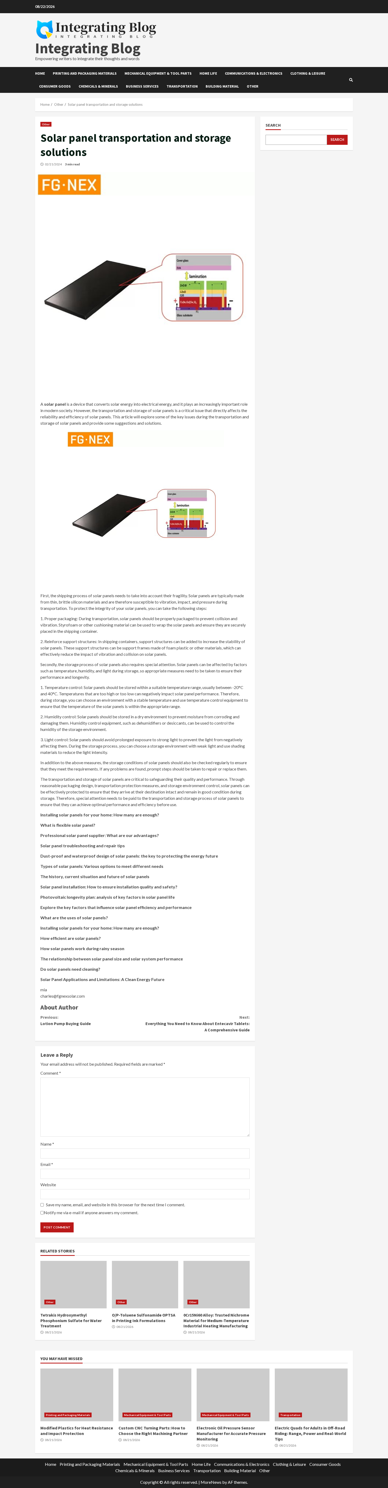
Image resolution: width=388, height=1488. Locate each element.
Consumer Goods (55, 86)
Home (40, 73)
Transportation (182, 86)
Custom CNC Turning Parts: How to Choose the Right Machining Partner (155, 1395)
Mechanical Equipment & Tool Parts (158, 73)
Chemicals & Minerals (98, 86)
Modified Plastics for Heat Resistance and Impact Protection (76, 1395)
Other (252, 86)
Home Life (208, 73)
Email (46, 1164)
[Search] (351, 80)
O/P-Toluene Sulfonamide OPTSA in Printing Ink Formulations (145, 1284)
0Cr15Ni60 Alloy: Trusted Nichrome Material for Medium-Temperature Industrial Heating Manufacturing (216, 1284)
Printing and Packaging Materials (85, 73)
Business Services (142, 86)
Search (273, 125)
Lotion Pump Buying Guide (65, 1020)
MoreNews (211, 1482)
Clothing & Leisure (307, 73)
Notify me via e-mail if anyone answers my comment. (91, 1212)
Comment (50, 1072)
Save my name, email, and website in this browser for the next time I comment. (115, 1204)
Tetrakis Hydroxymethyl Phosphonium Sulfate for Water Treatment (73, 1284)
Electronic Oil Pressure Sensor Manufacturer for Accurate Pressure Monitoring (233, 1395)
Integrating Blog (87, 48)
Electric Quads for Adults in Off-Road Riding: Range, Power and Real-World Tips (311, 1395)
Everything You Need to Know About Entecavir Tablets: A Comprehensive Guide (197, 1023)
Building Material (222, 86)
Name (47, 1143)
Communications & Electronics (253, 73)
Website (48, 1184)
